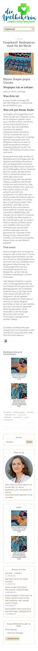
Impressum (24, 330)
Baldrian (9, 412)
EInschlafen (30, 412)
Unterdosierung (8, 420)
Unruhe (26, 417)
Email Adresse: (11, 629)
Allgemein (12, 49)
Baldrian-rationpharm (19, 412)
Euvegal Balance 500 (10, 415)
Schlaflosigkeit (7, 417)
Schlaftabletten (18, 417)
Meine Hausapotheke (22, 49)
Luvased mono (21, 415)
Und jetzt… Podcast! (13, 573)
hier (11, 272)
